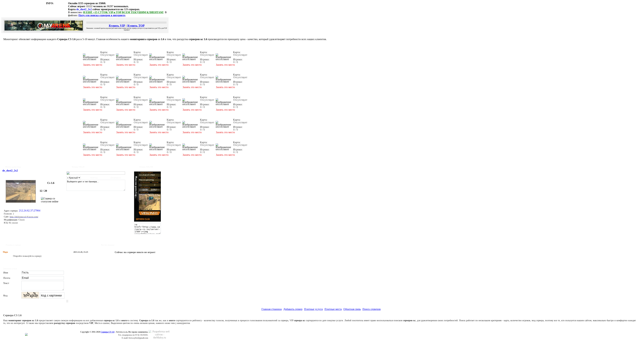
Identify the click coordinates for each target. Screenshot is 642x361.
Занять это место (92, 64)
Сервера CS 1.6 (107, 332)
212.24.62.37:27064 (29, 210)
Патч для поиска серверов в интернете (101, 15)
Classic (21, 219)
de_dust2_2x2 (84, 9)
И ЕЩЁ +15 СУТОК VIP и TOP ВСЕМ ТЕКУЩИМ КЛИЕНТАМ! (123, 12)
